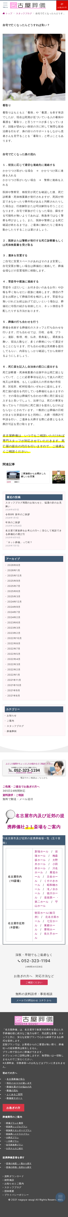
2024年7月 (13, 612)
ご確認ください (34, 982)
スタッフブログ (15, 725)
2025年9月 (13, 580)
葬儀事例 (12, 731)
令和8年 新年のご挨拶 (17, 514)
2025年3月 (13, 596)
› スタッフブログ (12, 1187)
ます (29, 1083)
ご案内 (10, 720)
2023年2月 (13, 633)
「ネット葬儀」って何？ (18, 542)
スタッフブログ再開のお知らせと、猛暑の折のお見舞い (33, 504)
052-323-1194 (36, 960)
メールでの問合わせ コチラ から (33, 1000)
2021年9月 (13, 690)
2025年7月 (13, 586)
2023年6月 (13, 622)
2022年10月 (14, 638)
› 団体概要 (8, 1191)
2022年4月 (13, 659)
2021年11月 (14, 679)
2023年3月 (13, 627)
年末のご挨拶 (12, 522)
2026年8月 (13, 565)
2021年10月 (14, 685)
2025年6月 (13, 591)
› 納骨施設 (8, 1179)
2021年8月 (13, 695)
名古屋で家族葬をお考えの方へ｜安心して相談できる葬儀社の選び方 (33, 532)
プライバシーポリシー (16, 1194)
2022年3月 (13, 664)
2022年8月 (13, 643)
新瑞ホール (42, 851)
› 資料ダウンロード (13, 1176)
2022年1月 (13, 674)
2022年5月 (13, 653)
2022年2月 (13, 669)
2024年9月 (13, 606)
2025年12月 (14, 575)
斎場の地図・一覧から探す (19, 1163)
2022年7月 (13, 648)
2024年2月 (13, 617)
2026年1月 (13, 570)
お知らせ (12, 715)
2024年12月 (14, 601)
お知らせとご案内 (14, 1183)
